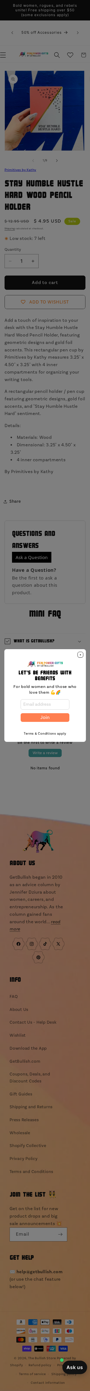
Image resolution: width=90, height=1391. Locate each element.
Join (45, 717)
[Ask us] (74, 1367)
